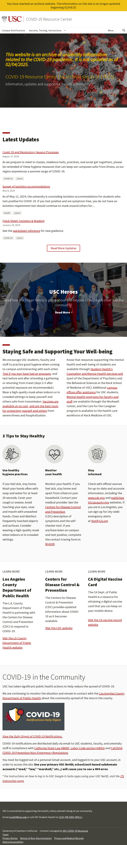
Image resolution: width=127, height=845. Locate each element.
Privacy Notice (10, 838)
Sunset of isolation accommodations (26, 186)
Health (7, 213)
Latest (20, 178)
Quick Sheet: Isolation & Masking (23, 221)
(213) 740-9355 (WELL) (70, 817)
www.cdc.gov (96, 498)
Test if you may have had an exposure (26, 374)
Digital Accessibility (12, 841)
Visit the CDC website (58, 628)
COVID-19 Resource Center (49, 19)
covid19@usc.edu (18, 817)
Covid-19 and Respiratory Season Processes (30, 152)
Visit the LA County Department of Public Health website (16, 642)
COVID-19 (8, 178)
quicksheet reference (26, 231)
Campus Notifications (13, 30)
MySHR (50, 544)
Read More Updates (63, 248)
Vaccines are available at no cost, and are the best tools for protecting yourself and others (30, 406)
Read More (62, 312)
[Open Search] (124, 30)
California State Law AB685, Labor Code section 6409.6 (69, 748)
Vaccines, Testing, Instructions (45, 30)
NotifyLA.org (99, 521)
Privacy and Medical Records (69, 838)
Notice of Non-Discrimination (36, 838)
